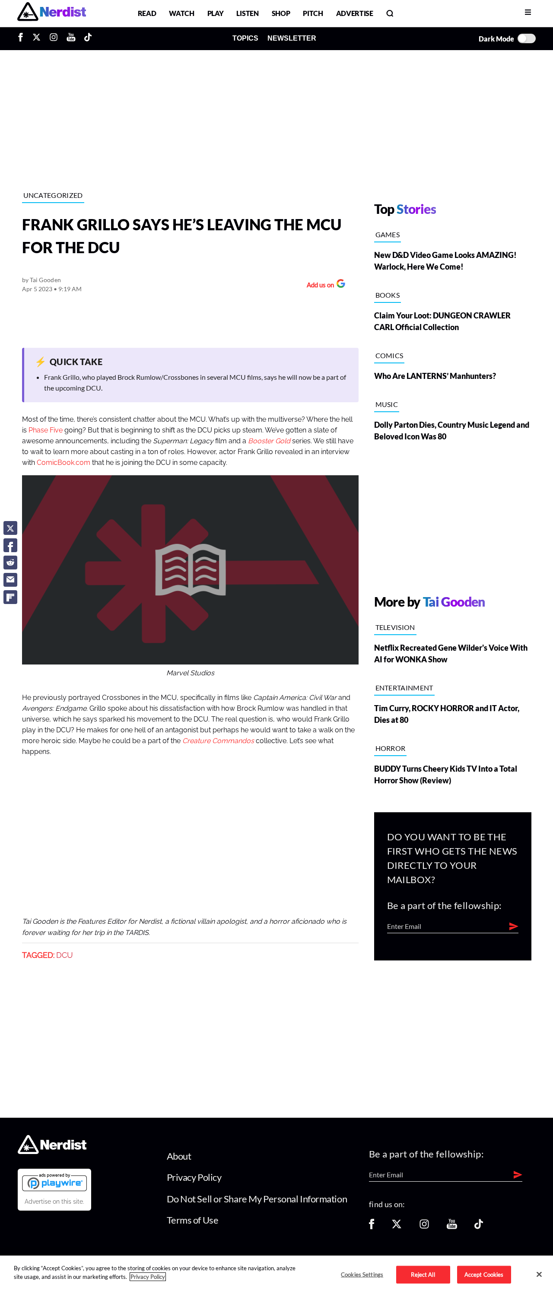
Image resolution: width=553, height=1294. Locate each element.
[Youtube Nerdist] (71, 38)
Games (387, 234)
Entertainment (404, 688)
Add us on (318, 286)
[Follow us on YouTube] (452, 1226)
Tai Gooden (45, 279)
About (179, 1156)
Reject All (423, 1274)
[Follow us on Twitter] (396, 1226)
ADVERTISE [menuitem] (354, 13)
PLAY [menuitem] (215, 13)
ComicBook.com (63, 463)
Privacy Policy (194, 1177)
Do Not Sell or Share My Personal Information (257, 1199)
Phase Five (46, 430)
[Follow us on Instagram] (424, 1226)
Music (386, 404)
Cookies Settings (362, 1274)
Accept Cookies (484, 1274)
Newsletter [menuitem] (291, 38)
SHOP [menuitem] (281, 13)
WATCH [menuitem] (181, 13)
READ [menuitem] (147, 13)
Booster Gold (270, 441)
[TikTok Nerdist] (88, 38)
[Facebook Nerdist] (22, 38)
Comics (389, 355)
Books (387, 295)
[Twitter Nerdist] (36, 38)
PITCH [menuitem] (313, 13)
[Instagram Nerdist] (53, 38)
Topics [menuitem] (245, 38)
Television (395, 627)
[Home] (52, 1151)
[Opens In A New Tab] (54, 1182)
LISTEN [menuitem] (247, 13)
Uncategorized (53, 195)
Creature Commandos (219, 741)
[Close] (539, 1274)
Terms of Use (193, 1220)
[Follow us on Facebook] (371, 1226)
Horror (390, 748)
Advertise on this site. (54, 1201)
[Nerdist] (51, 13)
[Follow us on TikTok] (478, 1226)
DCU (64, 955)
